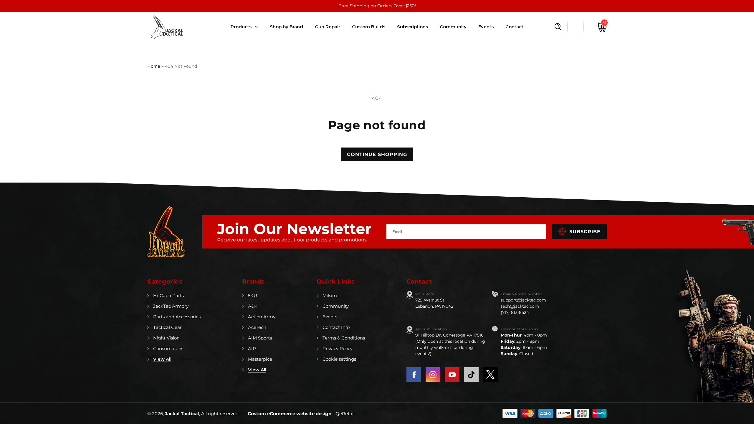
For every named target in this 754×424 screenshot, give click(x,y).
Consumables (168, 348)
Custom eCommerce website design (290, 413)
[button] (558, 26)
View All (162, 359)
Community (336, 306)
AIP (252, 348)
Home (153, 66)
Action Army (261, 316)
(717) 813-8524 (515, 312)
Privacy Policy (338, 348)
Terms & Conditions (344, 338)
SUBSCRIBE (585, 231)
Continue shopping (377, 154)
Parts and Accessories (177, 316)
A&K (252, 306)
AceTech (257, 327)
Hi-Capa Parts (168, 295)
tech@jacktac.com (520, 306)
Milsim (330, 295)
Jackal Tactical (182, 413)
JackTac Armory (170, 306)
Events (330, 316)
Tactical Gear (167, 327)
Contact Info (336, 327)
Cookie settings (339, 359)
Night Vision (166, 338)
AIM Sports (260, 338)
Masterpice (260, 359)
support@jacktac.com (523, 300)
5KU (252, 295)
